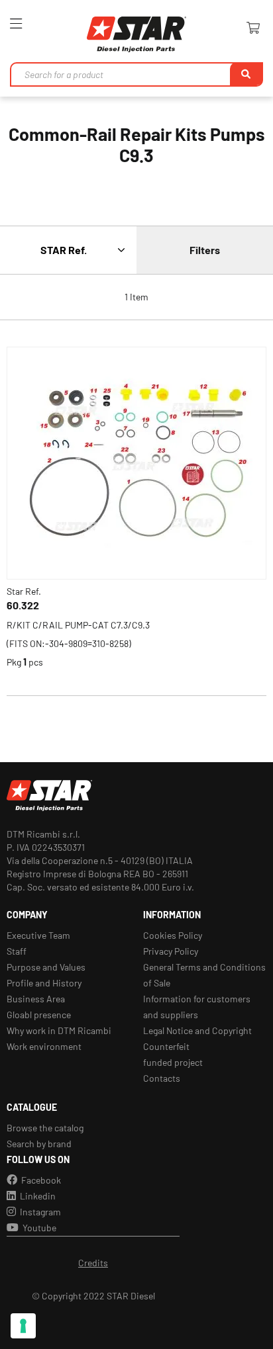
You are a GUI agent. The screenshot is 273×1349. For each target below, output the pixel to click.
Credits (93, 1262)
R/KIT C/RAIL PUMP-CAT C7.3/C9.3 (78, 625)
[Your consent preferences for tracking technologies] (23, 1325)
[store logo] (136, 34)
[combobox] (136, 74)
